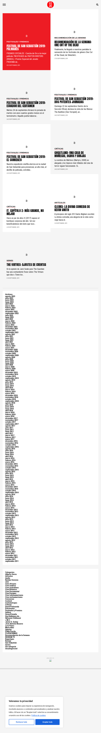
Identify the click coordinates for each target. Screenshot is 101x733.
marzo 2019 (9, 390)
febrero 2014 (10, 506)
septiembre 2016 (12, 447)
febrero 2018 (10, 414)
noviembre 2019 (11, 374)
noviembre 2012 (11, 534)
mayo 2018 (9, 409)
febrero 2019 (10, 392)
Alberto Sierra (11, 574)
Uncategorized (11, 649)
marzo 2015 (9, 481)
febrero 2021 (10, 346)
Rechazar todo (21, 722)
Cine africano (10, 584)
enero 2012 (9, 553)
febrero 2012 (10, 552)
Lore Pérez (9, 626)
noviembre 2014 (11, 489)
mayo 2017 (9, 431)
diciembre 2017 (11, 418)
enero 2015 (9, 485)
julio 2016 (9, 451)
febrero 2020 (10, 369)
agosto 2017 (10, 426)
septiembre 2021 (12, 332)
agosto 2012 (10, 540)
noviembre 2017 (11, 420)
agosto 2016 (10, 449)
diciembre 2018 (11, 395)
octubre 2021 (10, 331)
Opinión (8, 629)
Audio (7, 578)
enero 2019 (9, 393)
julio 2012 (9, 542)
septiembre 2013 (12, 515)
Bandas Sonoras (11, 580)
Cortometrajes (11, 603)
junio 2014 (9, 498)
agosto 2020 (10, 357)
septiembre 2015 (12, 470)
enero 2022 (9, 325)
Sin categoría (10, 647)
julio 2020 (9, 359)
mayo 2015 (9, 477)
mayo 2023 (9, 302)
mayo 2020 (9, 363)
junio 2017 (9, 430)
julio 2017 (9, 428)
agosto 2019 (10, 380)
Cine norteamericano (13, 597)
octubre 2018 (10, 399)
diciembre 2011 (11, 555)
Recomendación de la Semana (17, 635)
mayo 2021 (9, 340)
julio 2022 (9, 315)
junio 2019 (9, 384)
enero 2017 (9, 439)
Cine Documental (12, 591)
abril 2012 (9, 548)
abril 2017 (9, 433)
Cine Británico (11, 589)
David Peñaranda (12, 607)
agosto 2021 (10, 334)
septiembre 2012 (12, 538)
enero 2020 (9, 370)
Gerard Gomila (11, 614)
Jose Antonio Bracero (14, 624)
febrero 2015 (10, 483)
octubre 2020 (10, 353)
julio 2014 (9, 496)
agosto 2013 (10, 517)
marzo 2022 (9, 321)
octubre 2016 (10, 445)
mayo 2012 (9, 546)
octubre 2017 (10, 422)
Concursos (9, 599)
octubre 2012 (10, 536)
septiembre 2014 (12, 492)
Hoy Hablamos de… (12, 616)
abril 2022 (9, 319)
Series (8, 645)
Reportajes (9, 639)
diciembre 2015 (11, 464)
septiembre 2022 (12, 313)
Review (8, 641)
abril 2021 (9, 342)
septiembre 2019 (12, 378)
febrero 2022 (10, 323)
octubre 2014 (10, 491)
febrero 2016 (10, 460)
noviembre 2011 (11, 557)
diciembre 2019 (11, 372)
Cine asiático (10, 586)
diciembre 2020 (11, 350)
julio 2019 (9, 382)
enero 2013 (9, 531)
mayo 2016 (9, 454)
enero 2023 (9, 309)
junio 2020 (9, 361)
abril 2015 (9, 479)
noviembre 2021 (11, 329)
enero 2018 (9, 416)
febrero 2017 (10, 437)
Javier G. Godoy (11, 622)
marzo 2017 (9, 435)
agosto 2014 (10, 494)
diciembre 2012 (11, 533)
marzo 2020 (9, 367)
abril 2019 (9, 388)
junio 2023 (9, 300)
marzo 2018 (9, 412)
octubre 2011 (10, 559)
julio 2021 (9, 336)
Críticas (8, 605)
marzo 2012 (9, 550)
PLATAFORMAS (11, 633)
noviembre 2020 (11, 351)
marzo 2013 (9, 527)
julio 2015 (9, 473)
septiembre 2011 (12, 561)
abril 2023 (9, 304)
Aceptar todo (47, 722)
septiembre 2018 (12, 401)
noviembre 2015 (11, 466)
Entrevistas (10, 608)
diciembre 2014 (11, 487)
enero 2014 (9, 508)
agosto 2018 (10, 403)
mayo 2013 (9, 523)
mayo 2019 (9, 386)
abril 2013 (9, 525)
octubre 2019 (10, 376)
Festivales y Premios (13, 610)
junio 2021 (9, 338)
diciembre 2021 (11, 327)
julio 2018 (9, 405)
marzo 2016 (9, 458)
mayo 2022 (9, 317)
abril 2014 (9, 502)
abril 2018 (9, 411)
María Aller (9, 628)
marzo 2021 (9, 344)
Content (8, 601)
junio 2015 (9, 475)
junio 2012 (9, 544)
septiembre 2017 (12, 424)
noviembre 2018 (11, 397)
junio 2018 (9, 407)
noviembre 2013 (11, 511)
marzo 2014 (9, 504)
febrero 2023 (10, 308)
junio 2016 (9, 452)
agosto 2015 (10, 472)
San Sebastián (11, 643)
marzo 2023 (9, 306)
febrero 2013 (10, 529)
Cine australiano (12, 588)
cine (7, 582)
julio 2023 (9, 298)
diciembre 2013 (11, 510)
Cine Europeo (10, 593)
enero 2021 (9, 348)
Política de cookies (38, 715)
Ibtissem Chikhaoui (13, 618)
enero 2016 (9, 462)
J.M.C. (8, 620)
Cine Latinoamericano (14, 595)
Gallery (8, 612)
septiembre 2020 (12, 355)
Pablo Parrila (10, 631)
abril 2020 (9, 365)
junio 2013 (9, 521)
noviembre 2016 (11, 443)
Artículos (9, 576)
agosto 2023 (10, 296)
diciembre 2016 (11, 441)
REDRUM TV (10, 637)
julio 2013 (9, 519)
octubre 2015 (10, 468)
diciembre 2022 (11, 311)
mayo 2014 (9, 500)
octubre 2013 (10, 513)
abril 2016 (9, 456)
